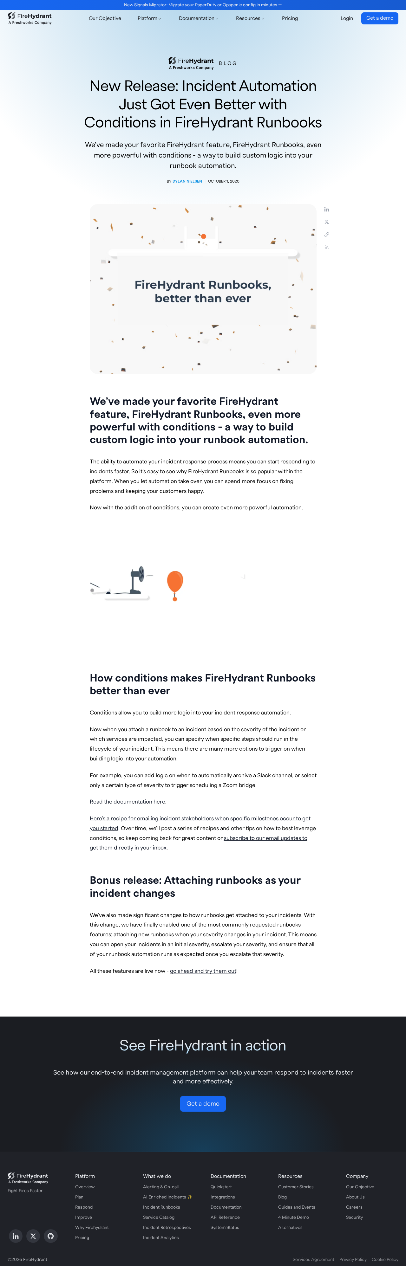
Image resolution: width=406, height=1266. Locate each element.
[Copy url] (327, 234)
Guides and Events (296, 1207)
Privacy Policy (353, 1259)
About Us (355, 1197)
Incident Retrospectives (167, 1227)
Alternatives (290, 1227)
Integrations (223, 1197)
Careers (354, 1207)
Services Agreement (313, 1259)
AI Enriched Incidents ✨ (168, 1197)
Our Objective (105, 18)
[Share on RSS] (327, 247)
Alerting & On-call (161, 1187)
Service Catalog (158, 1217)
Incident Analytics (161, 1238)
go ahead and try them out (203, 971)
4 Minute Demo (293, 1217)
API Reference (225, 1217)
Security (354, 1217)
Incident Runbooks (161, 1207)
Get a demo (379, 18)
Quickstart (221, 1187)
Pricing (290, 18)
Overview (85, 1187)
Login (347, 18)
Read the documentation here (127, 801)
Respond (84, 1207)
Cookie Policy (385, 1259)
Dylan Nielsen (187, 181)
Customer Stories (296, 1187)
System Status (225, 1227)
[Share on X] (327, 222)
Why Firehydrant (92, 1227)
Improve (83, 1217)
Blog (228, 63)
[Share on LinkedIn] (327, 209)
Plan (79, 1197)
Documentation (226, 1207)
